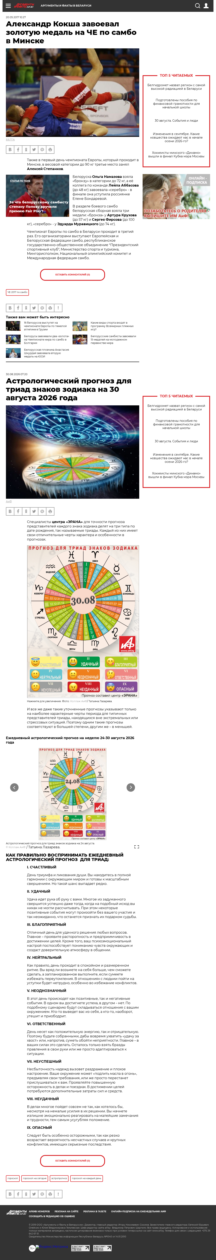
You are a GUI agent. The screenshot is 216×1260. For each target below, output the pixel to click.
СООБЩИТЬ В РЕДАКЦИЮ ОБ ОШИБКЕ (52, 1216)
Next (131, 787)
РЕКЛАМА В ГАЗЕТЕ (94, 1211)
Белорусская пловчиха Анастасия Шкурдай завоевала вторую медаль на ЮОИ (46, 353)
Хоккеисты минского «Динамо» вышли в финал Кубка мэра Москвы (176, 154)
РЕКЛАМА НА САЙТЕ (66, 1211)
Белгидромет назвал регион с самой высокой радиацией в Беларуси (176, 87)
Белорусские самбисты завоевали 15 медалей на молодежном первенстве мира (113, 340)
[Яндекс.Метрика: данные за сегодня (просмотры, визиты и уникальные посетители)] (52, 1246)
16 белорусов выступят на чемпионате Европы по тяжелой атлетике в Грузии (45, 326)
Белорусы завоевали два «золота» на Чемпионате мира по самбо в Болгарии (46, 340)
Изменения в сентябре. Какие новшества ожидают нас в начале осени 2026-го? (176, 137)
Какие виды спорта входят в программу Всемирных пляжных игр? (112, 326)
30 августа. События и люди (176, 121)
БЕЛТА (10, 139)
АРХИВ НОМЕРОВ (39, 1211)
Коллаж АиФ (78, 701)
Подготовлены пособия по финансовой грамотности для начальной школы (176, 103)
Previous (14, 787)
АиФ (9, 501)
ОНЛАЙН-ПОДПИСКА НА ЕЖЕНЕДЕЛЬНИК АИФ (138, 1211)
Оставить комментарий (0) (72, 274)
